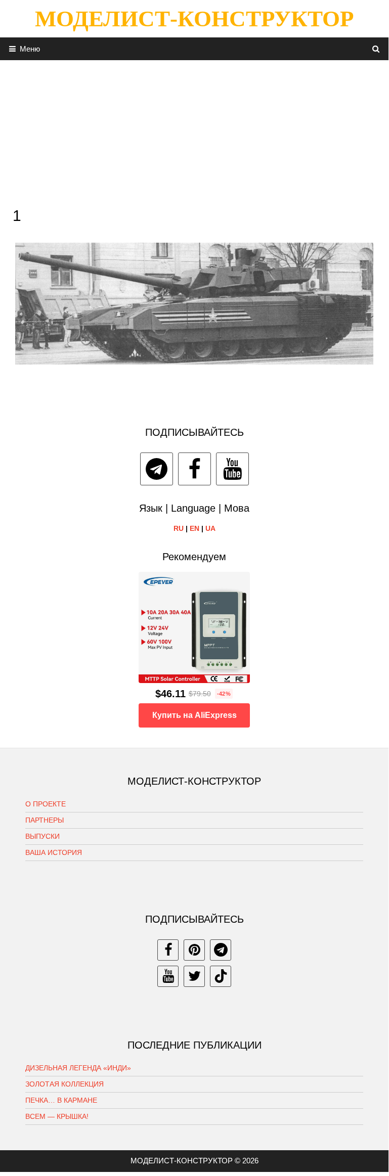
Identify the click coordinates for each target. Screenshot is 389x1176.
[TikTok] (220, 976)
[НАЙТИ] (376, 48)
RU (179, 528)
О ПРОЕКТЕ (45, 804)
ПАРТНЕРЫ (44, 820)
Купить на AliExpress (194, 715)
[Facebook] (194, 469)
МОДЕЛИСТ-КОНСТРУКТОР (194, 18)
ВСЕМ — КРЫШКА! (57, 1116)
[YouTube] (232, 469)
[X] (194, 976)
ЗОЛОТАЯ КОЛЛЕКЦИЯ (64, 1084)
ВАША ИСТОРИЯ (53, 852)
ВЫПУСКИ (42, 836)
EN (194, 528)
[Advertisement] (194, 131)
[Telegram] (156, 469)
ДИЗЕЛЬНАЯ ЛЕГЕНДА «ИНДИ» (78, 1068)
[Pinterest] (194, 950)
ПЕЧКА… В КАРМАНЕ (61, 1100)
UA (210, 528)
